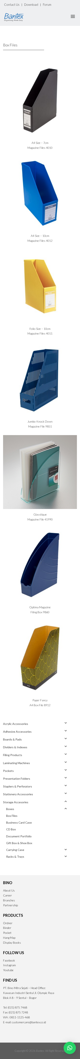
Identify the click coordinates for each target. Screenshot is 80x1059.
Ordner (8, 923)
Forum (47, 4)
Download (31, 4)
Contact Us (11, 4)
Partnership (10, 905)
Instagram (9, 965)
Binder (7, 927)
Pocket (7, 932)
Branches (9, 900)
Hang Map (9, 937)
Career (7, 895)
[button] (70, 1048)
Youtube (8, 970)
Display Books (12, 942)
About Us (9, 890)
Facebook (9, 960)
